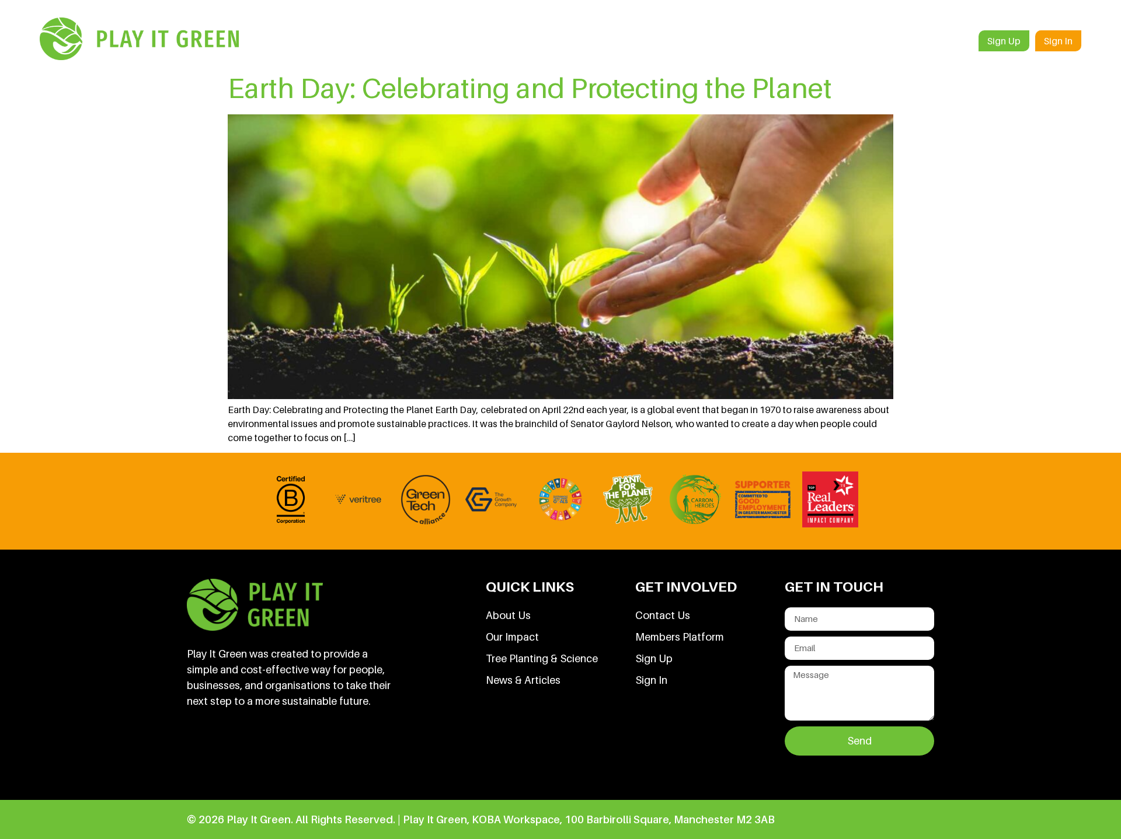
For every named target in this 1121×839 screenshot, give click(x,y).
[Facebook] (241, 752)
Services (672, 41)
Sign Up (1004, 41)
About (618, 41)
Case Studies (747, 41)
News (893, 41)
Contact (946, 41)
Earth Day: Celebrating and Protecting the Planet (530, 87)
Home (568, 41)
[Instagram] (320, 752)
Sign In (1058, 41)
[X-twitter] (280, 752)
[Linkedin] (201, 752)
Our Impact (828, 41)
